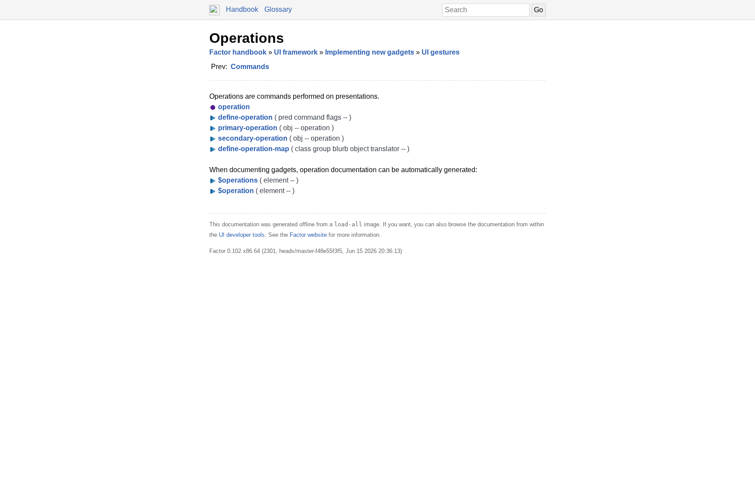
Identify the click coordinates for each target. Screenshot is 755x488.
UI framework (296, 52)
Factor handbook (238, 52)
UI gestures (441, 52)
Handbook (242, 9)
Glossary (278, 9)
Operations (246, 38)
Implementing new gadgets (369, 52)
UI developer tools (242, 235)
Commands (250, 66)
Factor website (308, 235)
